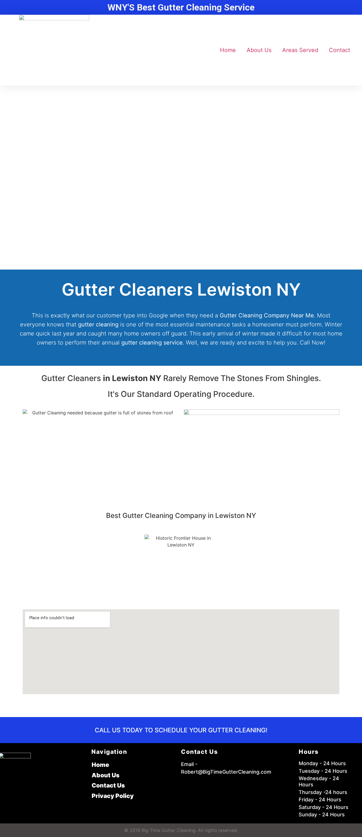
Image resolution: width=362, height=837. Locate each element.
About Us (259, 50)
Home (228, 50)
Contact (339, 50)
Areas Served (300, 50)
